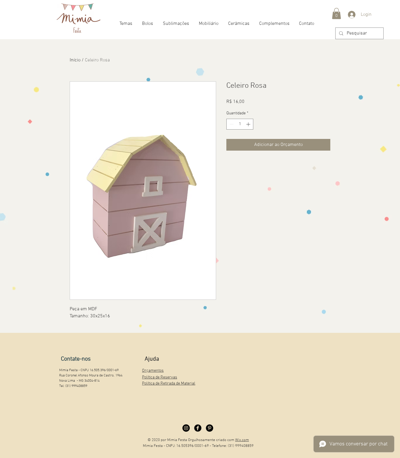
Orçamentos (153, 370)
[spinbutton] (240, 124)
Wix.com (242, 440)
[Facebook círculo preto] (197, 428)
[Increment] (248, 124)
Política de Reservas (159, 377)
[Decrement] (231, 124)
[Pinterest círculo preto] (209, 428)
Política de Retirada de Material (168, 383)
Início (75, 60)
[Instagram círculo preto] (186, 428)
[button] (336, 13)
